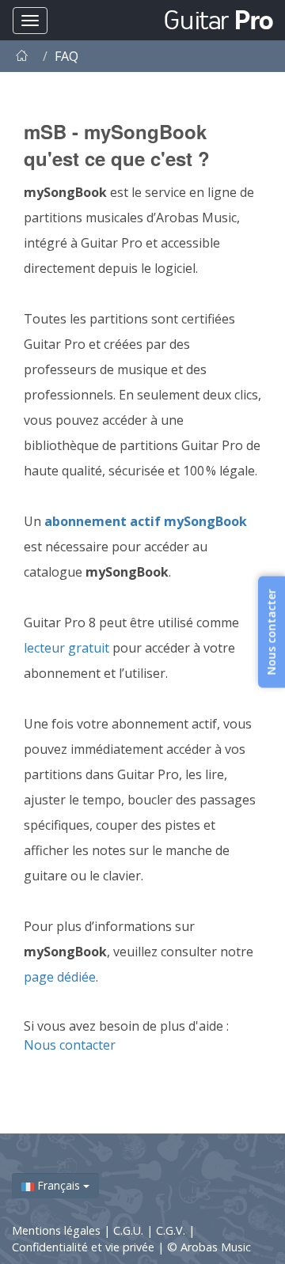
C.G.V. (172, 1230)
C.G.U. (129, 1230)
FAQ (66, 56)
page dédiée (60, 977)
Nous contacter (70, 1045)
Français (58, 1185)
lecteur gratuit (66, 648)
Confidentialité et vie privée (85, 1247)
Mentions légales (58, 1230)
